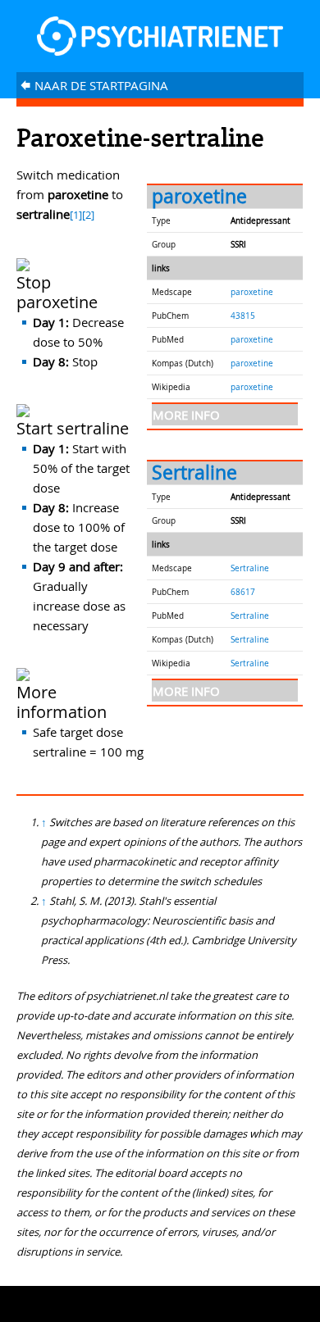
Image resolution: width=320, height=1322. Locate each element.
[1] (76, 215)
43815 (243, 315)
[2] (88, 215)
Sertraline (194, 472)
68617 (243, 591)
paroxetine (199, 196)
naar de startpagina (94, 85)
